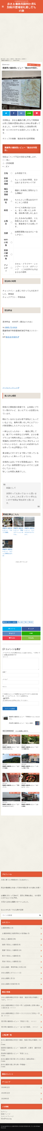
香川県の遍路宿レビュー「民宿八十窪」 (18, 1021)
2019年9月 (5, 1098)
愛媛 (31, 622)
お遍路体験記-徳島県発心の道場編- (15, 933)
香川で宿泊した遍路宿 (11, 956)
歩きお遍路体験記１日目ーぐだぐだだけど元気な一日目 (20, 1014)
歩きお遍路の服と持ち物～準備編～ (13, 1064)
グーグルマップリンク (10, 388)
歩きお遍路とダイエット (11, 973)
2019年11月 (5, 1087)
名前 (4, 672)
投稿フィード (5, 1114)
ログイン (4, 1111)
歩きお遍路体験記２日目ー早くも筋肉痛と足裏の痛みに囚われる (20, 1007)
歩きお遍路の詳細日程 (10, 984)
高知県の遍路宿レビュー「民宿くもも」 (15, 1053)
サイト (4, 686)
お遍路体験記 (7, 928)
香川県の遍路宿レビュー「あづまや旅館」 (19, 1027)
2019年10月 (5, 1093)
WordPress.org (6, 1119)
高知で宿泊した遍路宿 (11, 961)
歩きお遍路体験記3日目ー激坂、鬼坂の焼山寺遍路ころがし (20, 999)
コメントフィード (7, 1116)
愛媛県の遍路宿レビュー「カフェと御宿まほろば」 (7, 552)
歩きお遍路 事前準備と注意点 (13, 967)
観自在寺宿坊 (11, 337)
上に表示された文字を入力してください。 (15, 700)
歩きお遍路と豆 (8, 978)
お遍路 (21, 622)
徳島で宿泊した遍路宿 (11, 944)
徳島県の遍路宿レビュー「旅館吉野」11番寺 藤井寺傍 (21, 1048)
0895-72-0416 (11, 327)
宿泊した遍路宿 (8, 939)
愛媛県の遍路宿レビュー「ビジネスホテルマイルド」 (29, 531)
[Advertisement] (21, 36)
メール (5, 679)
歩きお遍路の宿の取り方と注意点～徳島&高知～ (18, 1059)
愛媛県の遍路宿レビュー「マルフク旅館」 (7, 530)
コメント (5, 657)
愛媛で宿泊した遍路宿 (10, 622)
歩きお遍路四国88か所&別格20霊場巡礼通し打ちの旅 (21, 7)
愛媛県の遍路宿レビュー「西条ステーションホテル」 (18, 531)
